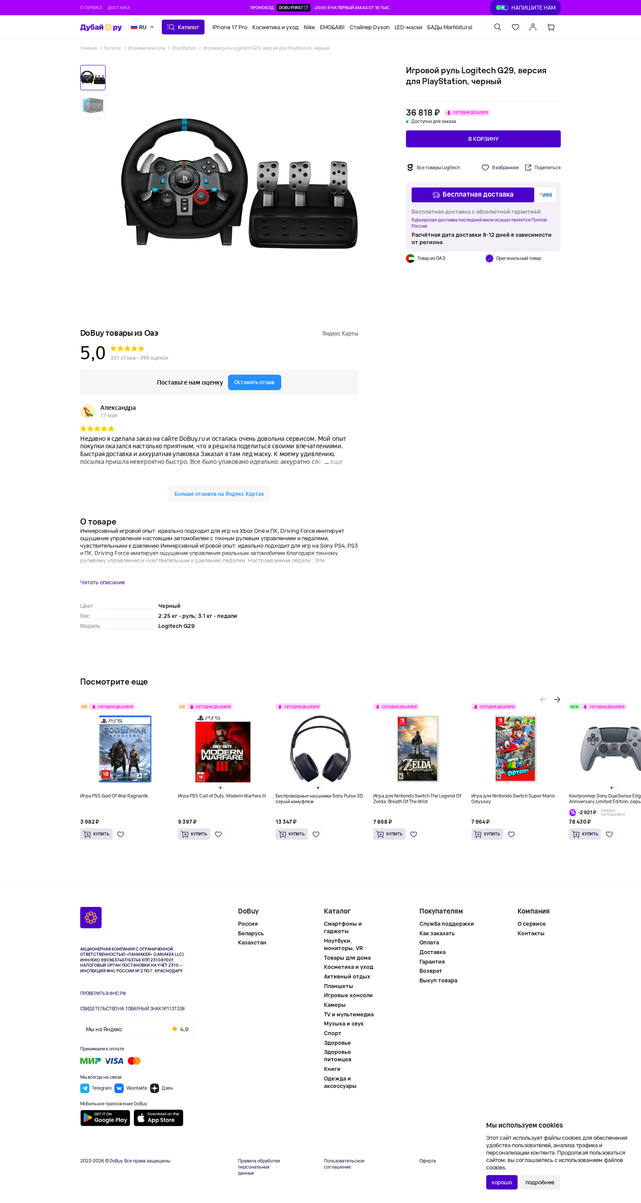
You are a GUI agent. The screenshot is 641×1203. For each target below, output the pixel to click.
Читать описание (102, 582)
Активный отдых (347, 976)
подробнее (539, 1182)
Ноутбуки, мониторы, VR (343, 944)
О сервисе (91, 7)
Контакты (531, 933)
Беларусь (251, 933)
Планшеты (338, 986)
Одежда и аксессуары (340, 1082)
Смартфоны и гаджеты (343, 927)
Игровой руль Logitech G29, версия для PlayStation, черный (266, 48)
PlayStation (184, 48)
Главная (88, 48)
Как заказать (437, 933)
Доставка (119, 7)
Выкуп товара (438, 980)
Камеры (335, 1005)
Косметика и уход (275, 27)
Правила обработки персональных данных (259, 1167)
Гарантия (432, 961)
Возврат (430, 971)
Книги (332, 1069)
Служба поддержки (446, 923)
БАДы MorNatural (449, 27)
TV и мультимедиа (349, 1014)
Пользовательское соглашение (344, 1164)
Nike (309, 27)
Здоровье (337, 1042)
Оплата (429, 942)
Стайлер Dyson (370, 27)
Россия (248, 923)
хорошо (501, 1182)
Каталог (113, 48)
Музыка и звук (344, 1023)
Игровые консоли (146, 48)
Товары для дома (347, 957)
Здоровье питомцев (337, 1055)
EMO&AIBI (332, 27)
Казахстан (252, 942)
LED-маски (408, 27)
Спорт (332, 1033)
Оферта (427, 1161)
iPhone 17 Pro (229, 27)
